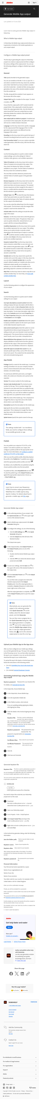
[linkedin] (14, 1088)
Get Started (11, 1012)
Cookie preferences (7, 1093)
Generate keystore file (18, 685)
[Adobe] (9, 2)
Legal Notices (7, 942)
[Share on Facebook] (11, 975)
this (24, 496)
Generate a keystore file (19, 726)
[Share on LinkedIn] (22, 975)
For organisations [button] (8, 1066)
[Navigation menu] (3, 2)
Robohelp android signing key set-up (15, 897)
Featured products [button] (8, 1078)
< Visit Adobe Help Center (15, 1005)
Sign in (34, 2)
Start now (11, 1045)
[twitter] (11, 1088)
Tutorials (11, 1016)
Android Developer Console (22, 670)
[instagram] (7, 1088)
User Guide (11, 1014)
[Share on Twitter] (17, 975)
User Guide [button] (10, 9)
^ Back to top (33, 1001)
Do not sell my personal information (21, 1093)
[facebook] (4, 1088)
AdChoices (7, 1096)
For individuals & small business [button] (12, 1057)
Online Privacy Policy (20, 942)
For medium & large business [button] (11, 1061)
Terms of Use (29, 1091)
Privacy (23, 1091)
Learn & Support (12, 1009)
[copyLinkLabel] (28, 975)
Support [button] (5, 1070)
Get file (10, 788)
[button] (28, 2)
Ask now (11, 1033)
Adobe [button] (5, 1074)
